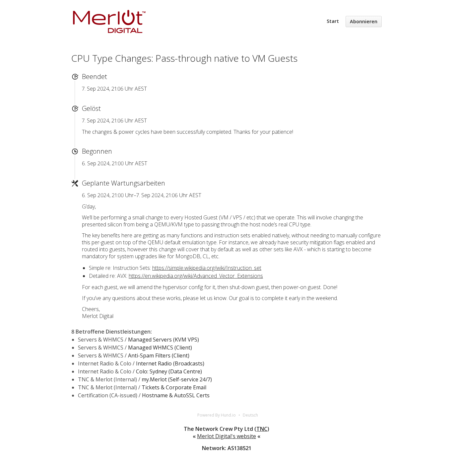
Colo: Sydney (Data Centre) (169, 371)
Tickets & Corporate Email (174, 387)
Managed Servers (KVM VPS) (163, 339)
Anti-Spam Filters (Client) (158, 355)
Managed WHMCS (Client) (160, 347)
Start (333, 21)
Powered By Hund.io (216, 415)
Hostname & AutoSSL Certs (176, 395)
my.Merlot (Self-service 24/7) (177, 379)
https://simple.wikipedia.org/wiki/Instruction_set (206, 268)
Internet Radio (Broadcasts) (170, 363)
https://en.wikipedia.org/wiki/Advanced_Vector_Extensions (196, 275)
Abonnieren (363, 21)
